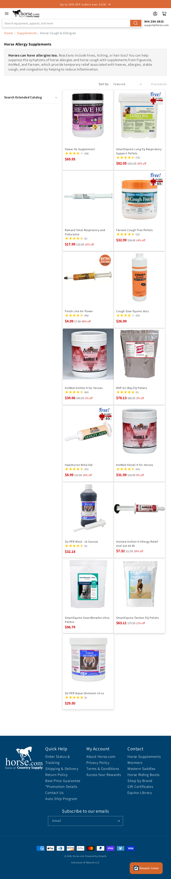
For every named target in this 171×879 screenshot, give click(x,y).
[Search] (135, 23)
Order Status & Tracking (57, 759)
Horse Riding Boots (143, 774)
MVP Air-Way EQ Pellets (131, 388)
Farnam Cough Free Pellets (134, 230)
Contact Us (54, 792)
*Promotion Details (61, 786)
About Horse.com (101, 756)
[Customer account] (155, 14)
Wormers (134, 762)
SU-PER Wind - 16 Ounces (81, 541)
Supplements (27, 33)
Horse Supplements (144, 756)
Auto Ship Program (61, 798)
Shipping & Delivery (61, 768)
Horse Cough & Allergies (58, 33)
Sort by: (104, 84)
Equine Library (139, 792)
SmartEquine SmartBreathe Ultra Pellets (87, 620)
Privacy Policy (97, 762)
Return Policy (56, 774)
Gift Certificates (140, 786)
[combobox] (72, 23)
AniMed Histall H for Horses (134, 465)
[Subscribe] (118, 821)
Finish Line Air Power (79, 311)
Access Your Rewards (103, 774)
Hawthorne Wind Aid (79, 465)
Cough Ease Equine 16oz (132, 311)
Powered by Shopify (96, 856)
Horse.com (78, 856)
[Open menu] (6, 14)
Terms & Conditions (102, 768)
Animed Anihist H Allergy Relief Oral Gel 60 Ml (137, 544)
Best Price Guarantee (62, 780)
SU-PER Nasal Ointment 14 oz (84, 693)
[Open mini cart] (164, 14)
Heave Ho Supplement (80, 149)
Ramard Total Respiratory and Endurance (85, 232)
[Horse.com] (26, 13)
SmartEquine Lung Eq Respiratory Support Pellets (139, 151)
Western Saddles (141, 768)
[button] (31, 97)
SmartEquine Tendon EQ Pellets (137, 618)
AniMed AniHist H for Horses (84, 388)
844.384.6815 (154, 21)
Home (8, 33)
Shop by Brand (139, 780)
